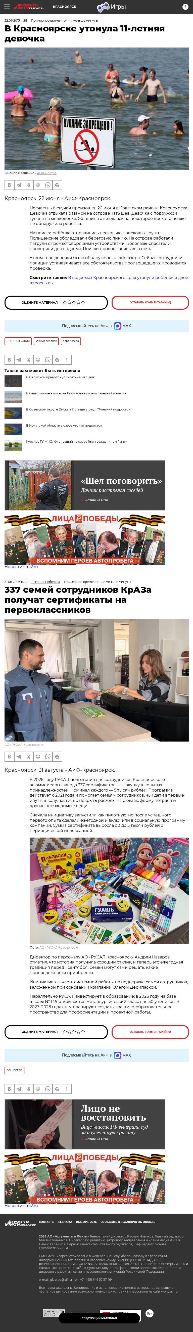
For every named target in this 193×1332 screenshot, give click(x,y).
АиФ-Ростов (47, 173)
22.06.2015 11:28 (16, 20)
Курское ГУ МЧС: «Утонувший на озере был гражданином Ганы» (76, 441)
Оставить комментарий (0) (150, 302)
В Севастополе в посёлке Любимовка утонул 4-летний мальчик (76, 393)
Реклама (65, 1222)
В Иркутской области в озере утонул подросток (64, 425)
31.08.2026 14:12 (16, 582)
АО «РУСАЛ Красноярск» (24, 745)
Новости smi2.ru (21, 566)
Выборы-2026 (86, 1222)
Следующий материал (99, 1318)
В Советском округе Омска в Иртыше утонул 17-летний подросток (78, 409)
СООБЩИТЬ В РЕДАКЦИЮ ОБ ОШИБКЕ (128, 1222)
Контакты (46, 1222)
